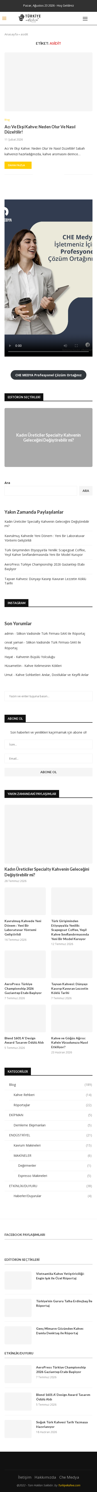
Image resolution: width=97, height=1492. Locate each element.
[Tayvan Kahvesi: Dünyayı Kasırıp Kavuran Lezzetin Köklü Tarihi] (71, 964)
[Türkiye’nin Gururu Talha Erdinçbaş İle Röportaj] (18, 1308)
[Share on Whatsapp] (56, 175)
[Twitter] (66, 18)
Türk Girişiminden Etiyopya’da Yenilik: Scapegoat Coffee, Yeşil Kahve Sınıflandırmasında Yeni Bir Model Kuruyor (45, 552)
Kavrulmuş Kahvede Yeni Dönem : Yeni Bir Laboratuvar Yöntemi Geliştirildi (23, 927)
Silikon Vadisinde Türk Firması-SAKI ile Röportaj (50, 633)
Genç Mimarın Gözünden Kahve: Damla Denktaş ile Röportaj (60, 1331)
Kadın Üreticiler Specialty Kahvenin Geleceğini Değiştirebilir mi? (48, 437)
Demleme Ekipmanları (53, 1125)
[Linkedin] (74, 18)
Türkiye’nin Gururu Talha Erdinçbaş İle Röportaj (64, 1303)
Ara (7, 483)
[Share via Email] (61, 175)
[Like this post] (36, 175)
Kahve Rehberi (53, 1095)
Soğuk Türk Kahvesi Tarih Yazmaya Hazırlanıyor (62, 1424)
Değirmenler (54, 1165)
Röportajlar (53, 1105)
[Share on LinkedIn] (51, 175)
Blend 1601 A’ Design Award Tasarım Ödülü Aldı (24, 1040)
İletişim (24, 1477)
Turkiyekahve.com (69, 1485)
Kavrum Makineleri (53, 1145)
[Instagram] (70, 18)
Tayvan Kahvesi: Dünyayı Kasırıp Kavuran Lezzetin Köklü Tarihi (69, 988)
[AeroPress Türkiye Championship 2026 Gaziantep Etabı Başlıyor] (25, 964)
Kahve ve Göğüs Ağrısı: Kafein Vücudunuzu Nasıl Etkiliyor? (69, 1042)
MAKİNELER (53, 1155)
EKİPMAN (50, 1115)
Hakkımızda (45, 1477)
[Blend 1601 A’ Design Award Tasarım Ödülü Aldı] (25, 1018)
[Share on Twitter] (46, 175)
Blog (7, 119)
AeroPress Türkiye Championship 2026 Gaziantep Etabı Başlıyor (23, 988)
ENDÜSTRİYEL (50, 1135)
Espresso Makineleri (54, 1176)
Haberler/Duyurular (53, 1196)
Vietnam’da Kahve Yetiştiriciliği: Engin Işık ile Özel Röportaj (60, 1276)
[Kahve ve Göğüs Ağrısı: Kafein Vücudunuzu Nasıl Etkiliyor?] (71, 1018)
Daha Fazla (16, 165)
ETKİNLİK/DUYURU (50, 1186)
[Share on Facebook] (42, 175)
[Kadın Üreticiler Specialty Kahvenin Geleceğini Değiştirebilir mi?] (48, 834)
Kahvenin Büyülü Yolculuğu (35, 657)
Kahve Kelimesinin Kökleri (43, 665)
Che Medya (69, 1477)
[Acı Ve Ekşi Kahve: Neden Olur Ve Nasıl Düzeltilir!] (48, 81)
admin (9, 633)
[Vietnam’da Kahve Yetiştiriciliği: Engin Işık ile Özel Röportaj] (18, 1280)
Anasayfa (11, 34)
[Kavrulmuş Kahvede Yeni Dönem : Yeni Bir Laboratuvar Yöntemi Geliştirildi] (25, 901)
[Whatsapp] (78, 18)
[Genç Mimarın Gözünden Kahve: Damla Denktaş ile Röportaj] (18, 1335)
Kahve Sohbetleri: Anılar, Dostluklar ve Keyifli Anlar (52, 675)
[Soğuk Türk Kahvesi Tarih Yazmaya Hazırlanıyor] (18, 1429)
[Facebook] (61, 18)
